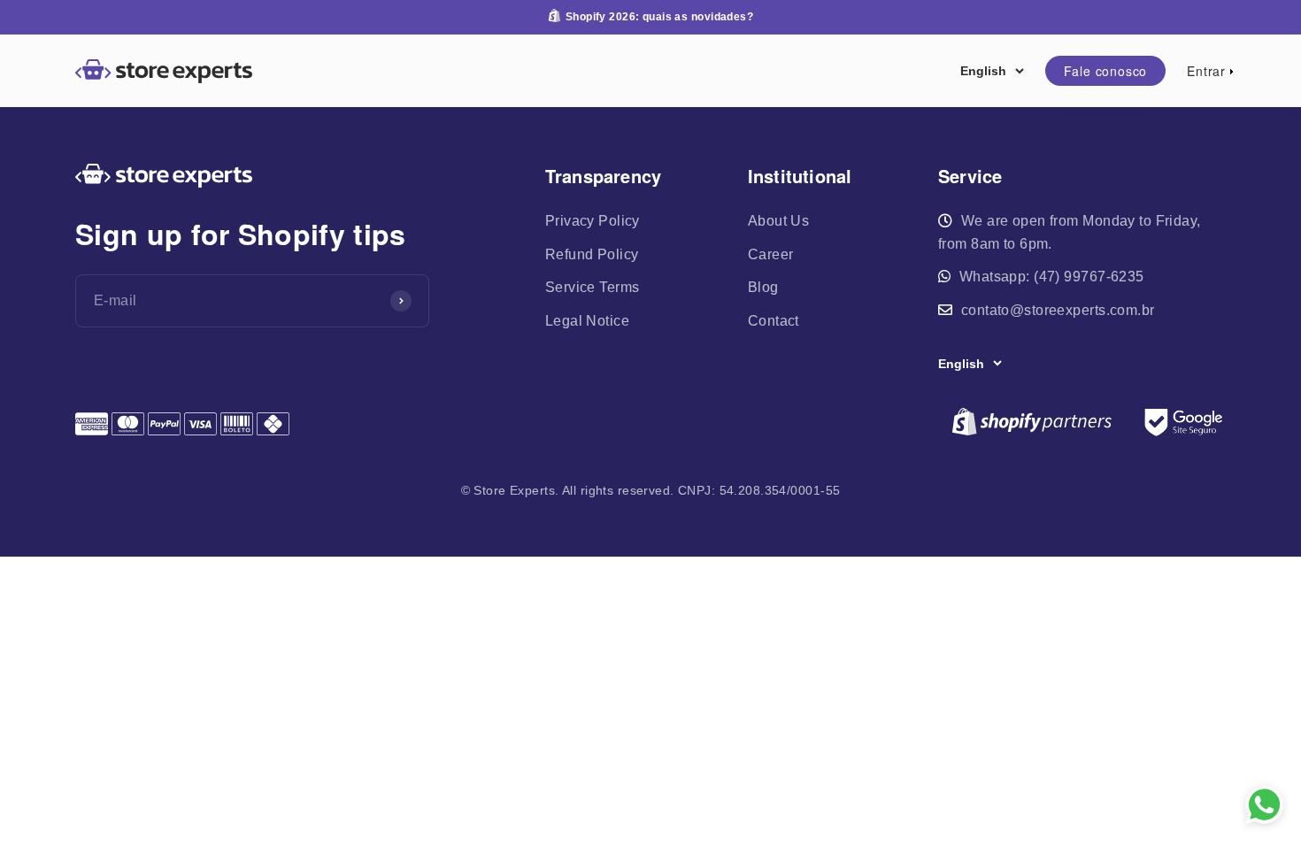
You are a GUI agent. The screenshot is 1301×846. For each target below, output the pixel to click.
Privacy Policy (592, 220)
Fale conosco (1106, 71)
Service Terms (592, 287)
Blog (763, 287)
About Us (778, 220)
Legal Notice (587, 320)
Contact (773, 320)
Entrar (1206, 70)
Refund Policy (592, 254)
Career (771, 254)
